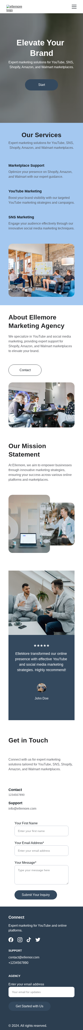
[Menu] (74, 6)
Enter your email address (26, 984)
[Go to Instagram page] (20, 939)
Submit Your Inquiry (36, 895)
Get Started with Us (29, 1006)
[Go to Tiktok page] (28, 939)
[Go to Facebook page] (10, 939)
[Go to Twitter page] (37, 939)
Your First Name (26, 823)
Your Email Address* (29, 843)
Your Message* (25, 862)
